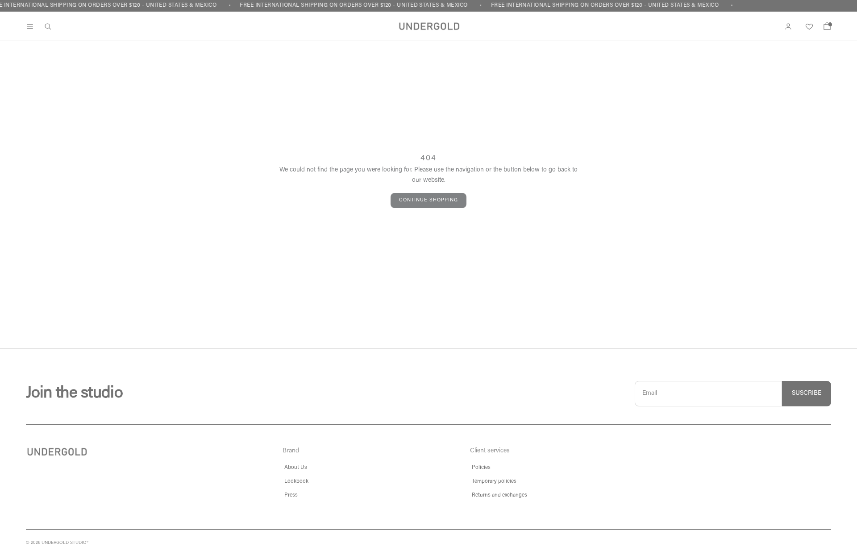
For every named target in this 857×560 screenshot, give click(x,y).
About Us (295, 467)
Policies (481, 467)
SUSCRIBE (806, 393)
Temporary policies (494, 481)
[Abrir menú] (30, 26)
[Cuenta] (788, 26)
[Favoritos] (807, 26)
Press (291, 495)
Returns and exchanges (499, 495)
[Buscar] (48, 26)
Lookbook (296, 481)
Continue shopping (428, 200)
